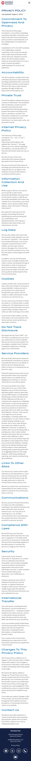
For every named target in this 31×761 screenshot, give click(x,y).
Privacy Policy (15, 745)
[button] (29, 2)
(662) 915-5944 (15, 741)
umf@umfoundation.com (15, 739)
